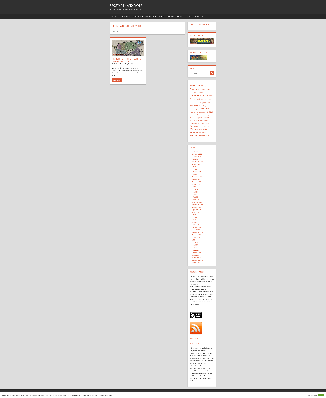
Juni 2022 (195, 169)
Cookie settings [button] (312, 395)
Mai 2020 (195, 220)
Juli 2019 (194, 240)
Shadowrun (193, 118)
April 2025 (195, 152)
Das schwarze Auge (204, 89)
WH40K (193, 135)
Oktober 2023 (196, 157)
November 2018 (197, 260)
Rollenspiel (207, 115)
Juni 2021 (195, 189)
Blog (160, 16)
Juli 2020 (194, 215)
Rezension (200, 115)
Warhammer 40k (198, 129)
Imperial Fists (205, 103)
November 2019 (197, 232)
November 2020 (197, 204)
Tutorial (130, 64)
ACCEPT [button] (321, 395)
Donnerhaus (195, 95)
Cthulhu (193, 89)
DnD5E (202, 92)
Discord (188, 16)
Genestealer (204, 99)
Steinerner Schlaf (201, 121)
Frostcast (125, 16)
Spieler (211, 118)
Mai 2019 (195, 245)
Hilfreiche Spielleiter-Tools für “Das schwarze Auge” (127, 60)
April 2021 (195, 194)
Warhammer (194, 126)
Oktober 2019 (196, 235)
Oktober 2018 (196, 263)
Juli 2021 (194, 187)
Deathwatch (195, 92)
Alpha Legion (204, 86)
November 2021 (197, 179)
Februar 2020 (196, 227)
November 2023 (197, 154)
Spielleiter (192, 121)
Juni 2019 (195, 242)
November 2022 (197, 162)
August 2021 (196, 184)
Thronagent (205, 123)
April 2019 (195, 247)
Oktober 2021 (196, 182)
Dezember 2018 (197, 258)
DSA (203, 95)
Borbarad (211, 86)
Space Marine (203, 118)
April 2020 (195, 222)
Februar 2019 (196, 253)
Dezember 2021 (197, 177)
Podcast (209, 111)
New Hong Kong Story (194, 109)
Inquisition (194, 106)
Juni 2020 (195, 217)
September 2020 (197, 210)
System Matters (195, 123)
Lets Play (202, 106)
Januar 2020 (196, 230)
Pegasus (192, 112)
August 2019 (196, 237)
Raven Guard (193, 115)
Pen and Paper (200, 112)
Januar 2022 (196, 174)
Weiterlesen (116, 80)
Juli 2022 (194, 167)
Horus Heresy (196, 103)
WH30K (204, 132)
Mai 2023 (195, 159)
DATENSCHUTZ (195, 343)
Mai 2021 (195, 192)
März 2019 (195, 250)
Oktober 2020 (196, 207)
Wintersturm (149, 16)
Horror (209, 99)
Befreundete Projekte (174, 16)
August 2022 (196, 164)
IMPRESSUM (194, 339)
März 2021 (195, 197)
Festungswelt (209, 95)
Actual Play (137, 16)
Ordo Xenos (204, 109)
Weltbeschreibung (195, 132)
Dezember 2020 (197, 202)
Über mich (198, 16)
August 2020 (196, 212)
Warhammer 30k (204, 126)
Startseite (114, 16)
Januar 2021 (196, 199)
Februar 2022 (196, 172)
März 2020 (195, 225)
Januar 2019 (196, 255)
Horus (191, 103)
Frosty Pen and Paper (126, 5)
